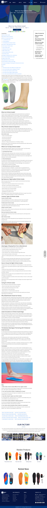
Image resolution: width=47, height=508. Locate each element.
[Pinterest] (43, 502)
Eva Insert (39, 461)
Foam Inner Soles (18, 461)
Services (25, 497)
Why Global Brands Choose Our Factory (8, 59)
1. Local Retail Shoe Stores (6, 39)
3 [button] (22, 441)
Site (28, 27)
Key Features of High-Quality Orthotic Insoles (9, 44)
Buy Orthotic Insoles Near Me (22, 414)
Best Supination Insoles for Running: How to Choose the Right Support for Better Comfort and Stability (8, 487)
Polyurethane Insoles (8, 461)
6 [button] (26, 441)
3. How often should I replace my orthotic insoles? (9, 70)
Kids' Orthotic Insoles (5, 53)
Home (25, 494)
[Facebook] (35, 502)
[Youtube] (40, 502)
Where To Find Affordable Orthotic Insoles (21, 415)
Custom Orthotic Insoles (6, 47)
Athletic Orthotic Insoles (6, 50)
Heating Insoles (28, 461)
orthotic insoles (5, 79)
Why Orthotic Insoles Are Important (7, 36)
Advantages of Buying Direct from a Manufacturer (9, 55)
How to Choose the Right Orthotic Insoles (8, 56)
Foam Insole (14, 497)
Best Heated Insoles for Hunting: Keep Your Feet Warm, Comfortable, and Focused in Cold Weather (38, 487)
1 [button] (20, 441)
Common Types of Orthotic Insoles (7, 45)
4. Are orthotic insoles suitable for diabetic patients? (10, 72)
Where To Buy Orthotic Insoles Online (7, 412)
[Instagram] (42, 502)
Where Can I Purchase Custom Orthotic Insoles (9, 414)
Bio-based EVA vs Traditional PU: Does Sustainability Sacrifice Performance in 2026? (23, 487)
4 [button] (24, 441)
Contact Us (25, 502)
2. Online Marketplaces (5, 41)
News (25, 498)
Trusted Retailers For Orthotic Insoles (7, 419)
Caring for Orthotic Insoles (6, 58)
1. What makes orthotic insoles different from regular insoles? (11, 67)
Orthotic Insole (15, 499)
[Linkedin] (37, 502)
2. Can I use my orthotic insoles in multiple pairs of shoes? (11, 69)
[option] (7, 436)
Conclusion (3, 64)
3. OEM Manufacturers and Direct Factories (8, 42)
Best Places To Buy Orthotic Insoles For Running (9, 417)
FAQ (2, 66)
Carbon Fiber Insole (15, 494)
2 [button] (21, 441)
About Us (25, 495)
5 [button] (25, 441)
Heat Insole (14, 498)
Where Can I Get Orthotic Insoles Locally (24, 417)
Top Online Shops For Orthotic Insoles (7, 415)
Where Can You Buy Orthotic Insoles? (7, 38)
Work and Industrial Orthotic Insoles (7, 52)
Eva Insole (14, 495)
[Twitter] (39, 502)
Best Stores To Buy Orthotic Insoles (20, 412)
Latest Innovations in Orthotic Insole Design (8, 61)
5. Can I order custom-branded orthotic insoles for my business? (12, 73)
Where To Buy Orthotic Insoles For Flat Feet (21, 419)
